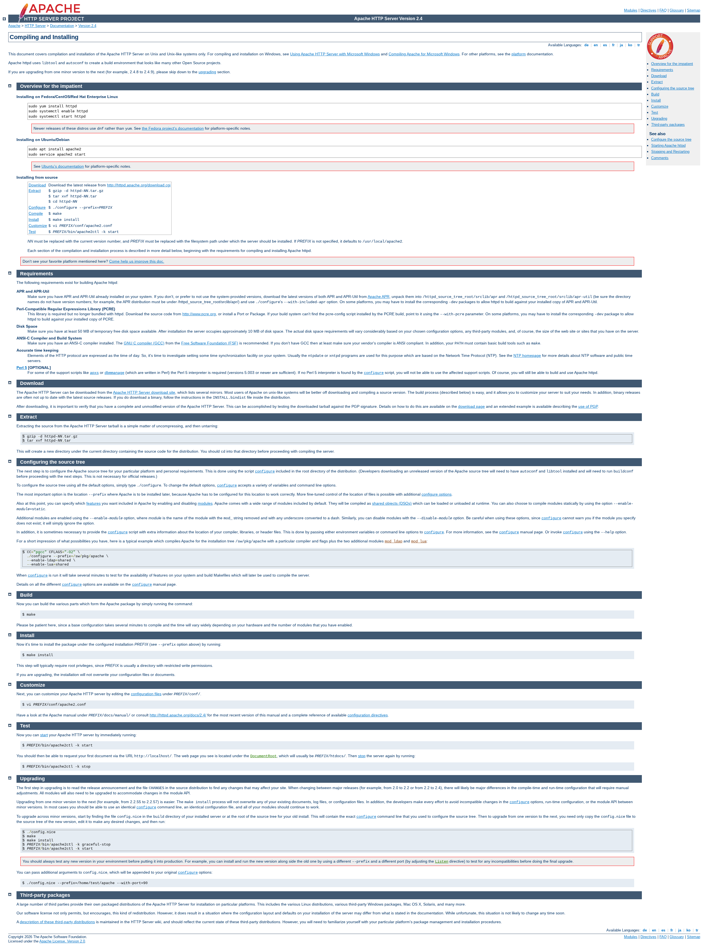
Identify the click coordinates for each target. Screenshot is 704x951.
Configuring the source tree (672, 88)
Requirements (662, 70)
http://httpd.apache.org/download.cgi (138, 185)
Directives (648, 10)
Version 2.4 (87, 26)
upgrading (207, 72)
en (596, 45)
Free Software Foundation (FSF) (209, 343)
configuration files (146, 694)
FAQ (663, 10)
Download (659, 76)
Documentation (62, 26)
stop (361, 756)
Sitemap (693, 10)
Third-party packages (668, 125)
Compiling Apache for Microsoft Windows (424, 54)
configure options (437, 494)
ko (630, 45)
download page (471, 406)
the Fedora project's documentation (173, 128)
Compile (36, 213)
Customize (659, 106)
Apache (14, 26)
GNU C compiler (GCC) (144, 343)
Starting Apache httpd (668, 145)
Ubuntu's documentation (63, 166)
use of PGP (588, 406)
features (93, 503)
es (605, 45)
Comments (660, 158)
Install (656, 100)
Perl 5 (21, 367)
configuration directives (368, 715)
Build (655, 94)
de (586, 45)
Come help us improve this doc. (136, 261)
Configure (37, 207)
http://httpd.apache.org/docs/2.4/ (178, 715)
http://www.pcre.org (199, 314)
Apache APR (378, 296)
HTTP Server (35, 26)
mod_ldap (393, 541)
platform (519, 54)
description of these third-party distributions (57, 922)
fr (613, 45)
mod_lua (419, 541)
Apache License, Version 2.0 (62, 941)
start (44, 735)
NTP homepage (527, 355)
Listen (441, 861)
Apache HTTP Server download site (144, 392)
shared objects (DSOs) (392, 503)
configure (374, 373)
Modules (630, 10)
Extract (657, 82)
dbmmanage (114, 373)
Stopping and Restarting (670, 152)
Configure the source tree (671, 139)
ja (621, 45)
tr (638, 45)
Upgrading (659, 118)
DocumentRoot (263, 756)
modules (205, 503)
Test (654, 112)
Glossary (677, 10)
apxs (94, 373)
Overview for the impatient (672, 64)
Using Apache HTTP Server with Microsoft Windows (335, 54)
